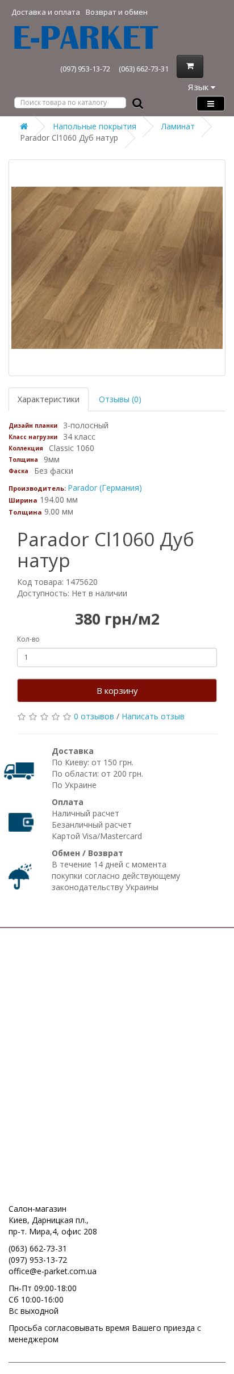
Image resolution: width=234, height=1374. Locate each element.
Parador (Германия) (105, 487)
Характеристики (49, 399)
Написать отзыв (153, 716)
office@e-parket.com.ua (53, 1271)
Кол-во (28, 639)
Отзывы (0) (120, 399)
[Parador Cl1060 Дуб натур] (117, 267)
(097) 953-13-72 (85, 69)
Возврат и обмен (117, 12)
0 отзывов (94, 716)
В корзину (117, 690)
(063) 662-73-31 (144, 69)
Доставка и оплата (45, 12)
